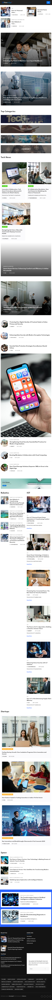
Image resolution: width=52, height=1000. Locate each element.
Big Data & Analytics (41, 981)
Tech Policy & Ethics (40, 984)
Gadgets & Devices (8, 266)
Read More (29, 528)
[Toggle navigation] (48, 2)
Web (24, 996)
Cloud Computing (39, 979)
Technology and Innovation (7, 989)
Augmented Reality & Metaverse (8, 986)
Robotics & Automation (6, 981)
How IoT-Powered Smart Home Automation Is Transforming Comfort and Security (16, 940)
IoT (45, 979)
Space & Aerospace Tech (30, 981)
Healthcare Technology (29, 984)
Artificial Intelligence (9, 58)
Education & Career (19, 989)
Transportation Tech (20, 986)
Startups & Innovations (18, 981)
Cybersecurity (30, 943)
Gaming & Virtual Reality (17, 984)
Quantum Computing (5, 984)
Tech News (29, 936)
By (15, 14)
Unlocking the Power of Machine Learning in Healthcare (22, 61)
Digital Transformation (40, 986)
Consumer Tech (30, 986)
